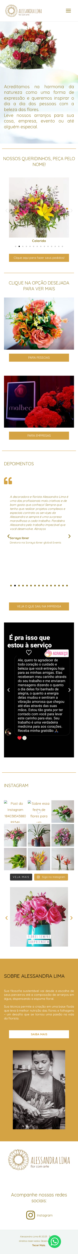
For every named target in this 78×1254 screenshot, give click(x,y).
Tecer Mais (38, 1245)
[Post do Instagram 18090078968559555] (62, 811)
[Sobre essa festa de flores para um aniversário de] (39, 811)
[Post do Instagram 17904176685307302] (39, 835)
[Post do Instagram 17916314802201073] (62, 859)
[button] (6, 210)
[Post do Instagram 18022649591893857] (62, 835)
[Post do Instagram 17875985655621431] (39, 859)
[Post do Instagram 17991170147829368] (15, 835)
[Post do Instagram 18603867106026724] (15, 859)
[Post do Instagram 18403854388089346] (15, 811)
